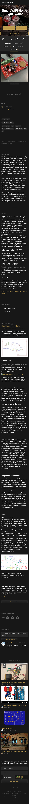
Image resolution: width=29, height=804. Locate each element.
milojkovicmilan (8, 684)
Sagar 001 (7, 707)
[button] (25, 2)
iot (3, 126)
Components (7, 46)
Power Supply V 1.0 (7, 728)
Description (8, 43)
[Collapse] (12, 323)
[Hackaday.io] (7, 2)
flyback (18, 126)
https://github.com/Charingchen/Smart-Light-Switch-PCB (14, 292)
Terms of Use (15, 793)
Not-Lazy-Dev (10, 643)
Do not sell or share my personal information (14, 797)
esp (12, 126)
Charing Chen (16, 23)
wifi (25, 128)
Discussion (14, 50)
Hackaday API (14, 795)
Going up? (15, 787)
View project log (14, 602)
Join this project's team (7, 109)
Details (16, 43)
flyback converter (7, 128)
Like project (21, 28)
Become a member (6, 763)
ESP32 (7, 126)
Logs (14, 46)
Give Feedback (6, 793)
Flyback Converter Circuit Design (10, 326)
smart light (19, 128)
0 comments (22, 328)
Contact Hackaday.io (17, 791)
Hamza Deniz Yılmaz (10, 730)
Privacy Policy (23, 793)
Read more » (5, 597)
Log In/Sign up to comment (9, 639)
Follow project (9, 28)
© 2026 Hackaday (14, 800)
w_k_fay (6, 753)
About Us (9, 791)
